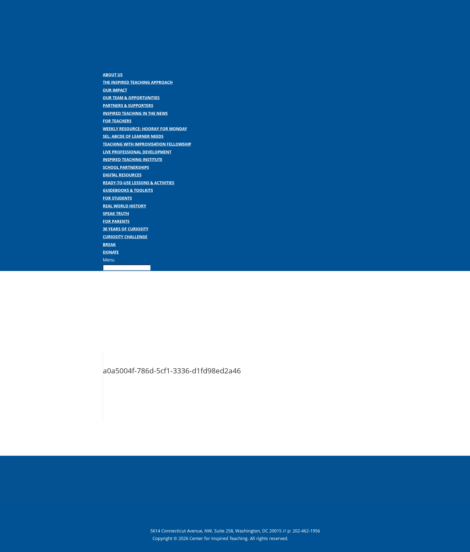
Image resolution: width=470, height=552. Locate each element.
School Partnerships (126, 167)
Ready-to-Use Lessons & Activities (138, 182)
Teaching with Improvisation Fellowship (147, 144)
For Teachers (117, 121)
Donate (111, 252)
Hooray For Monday (78, 467)
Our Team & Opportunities (131, 97)
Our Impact (115, 90)
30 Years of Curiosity (125, 229)
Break (109, 244)
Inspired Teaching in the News (135, 113)
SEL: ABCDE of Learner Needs (133, 136)
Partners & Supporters (128, 105)
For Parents (116, 221)
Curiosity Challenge (125, 236)
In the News (12, 474)
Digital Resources (122, 175)
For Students (117, 198)
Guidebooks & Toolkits (128, 190)
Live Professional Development (137, 152)
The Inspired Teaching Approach (138, 82)
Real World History (124, 206)
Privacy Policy (304, 538)
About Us (113, 74)
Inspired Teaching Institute (132, 159)
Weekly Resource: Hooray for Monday (145, 128)
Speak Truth (116, 213)
